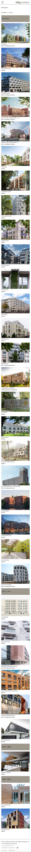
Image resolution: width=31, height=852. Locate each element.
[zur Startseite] (23, 2)
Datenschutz (12, 850)
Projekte (3, 13)
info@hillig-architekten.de (8, 848)
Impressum (4, 850)
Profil (10, 13)
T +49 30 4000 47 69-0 (7, 846)
